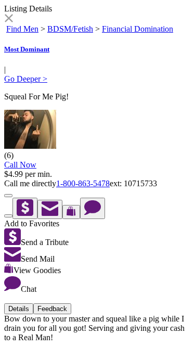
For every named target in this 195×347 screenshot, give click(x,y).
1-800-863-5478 (83, 183)
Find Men (22, 28)
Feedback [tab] (52, 309)
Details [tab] (18, 309)
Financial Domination (137, 28)
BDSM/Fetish (70, 28)
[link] (8, 19)
